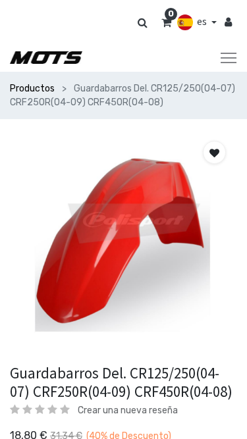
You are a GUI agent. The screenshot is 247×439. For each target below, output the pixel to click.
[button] (214, 152)
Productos (32, 88)
